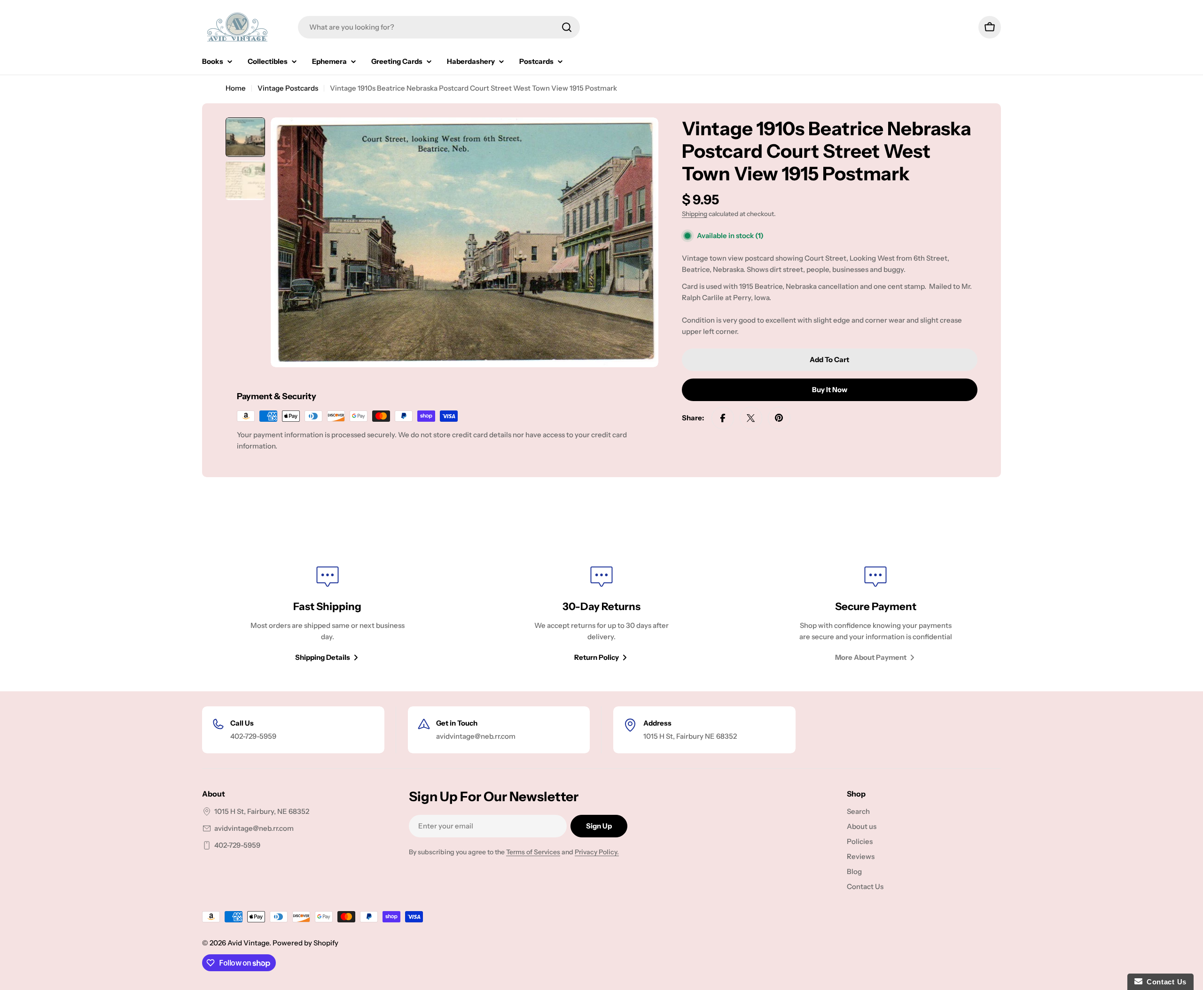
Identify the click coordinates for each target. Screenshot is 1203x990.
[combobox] (439, 27)
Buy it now (829, 389)
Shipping (694, 213)
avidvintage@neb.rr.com (254, 828)
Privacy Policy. (597, 852)
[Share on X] (751, 418)
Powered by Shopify (305, 942)
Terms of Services (533, 852)
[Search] (566, 27)
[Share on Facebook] (722, 418)
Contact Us (1164, 982)
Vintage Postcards (288, 88)
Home (236, 88)
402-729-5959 (237, 845)
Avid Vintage (248, 942)
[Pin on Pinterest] (779, 418)
